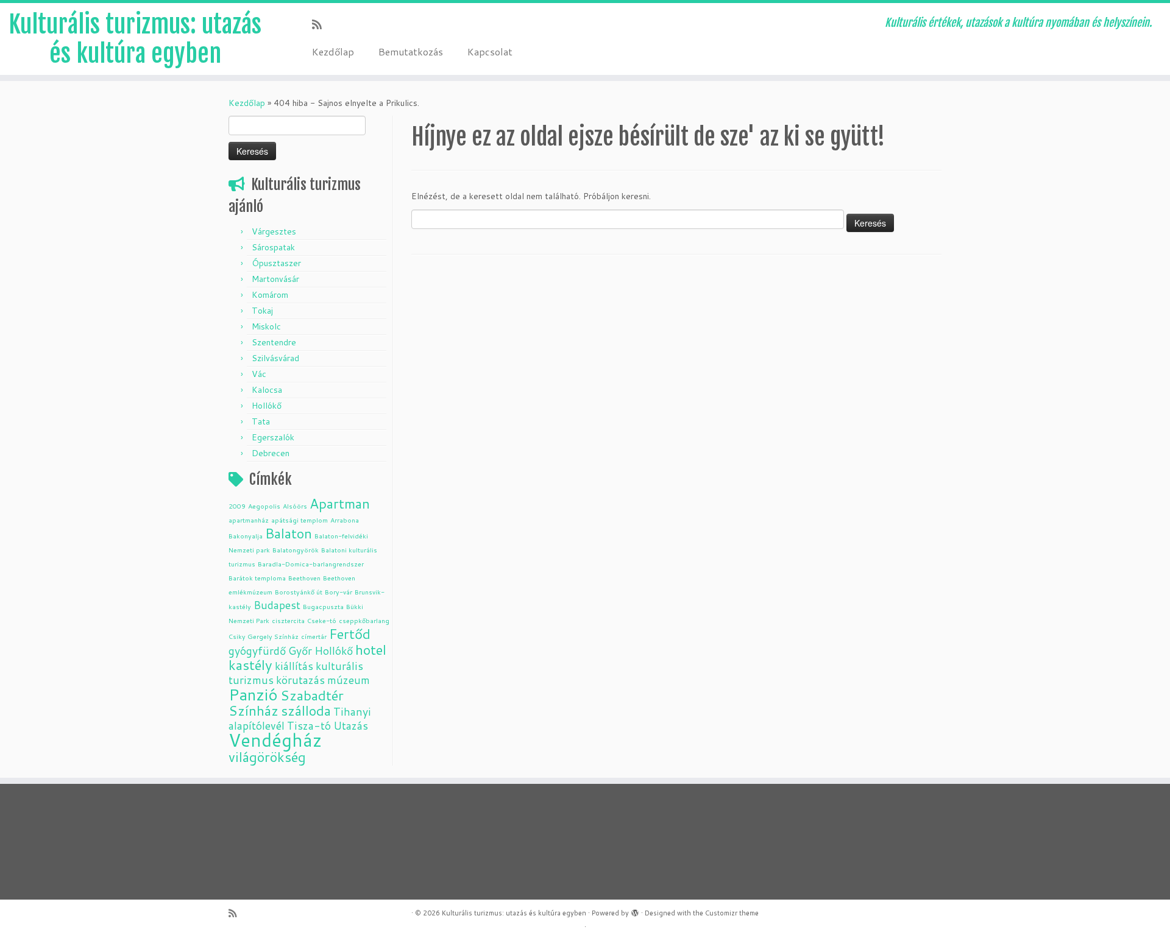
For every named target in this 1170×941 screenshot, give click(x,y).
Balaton (288, 533)
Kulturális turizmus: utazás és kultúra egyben (135, 39)
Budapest (277, 605)
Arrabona (344, 519)
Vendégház (275, 739)
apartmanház (249, 519)
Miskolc (266, 326)
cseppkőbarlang (364, 620)
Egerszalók (273, 437)
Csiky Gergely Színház (264, 636)
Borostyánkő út (298, 591)
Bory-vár (338, 591)
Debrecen (270, 453)
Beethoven (304, 577)
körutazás (300, 680)
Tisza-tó (309, 725)
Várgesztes (274, 231)
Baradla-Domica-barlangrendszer (311, 563)
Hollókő (267, 406)
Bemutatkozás (410, 51)
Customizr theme (732, 913)
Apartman (340, 503)
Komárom (270, 295)
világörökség (267, 756)
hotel (370, 649)
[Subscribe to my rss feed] (321, 24)
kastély (250, 664)
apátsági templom (299, 519)
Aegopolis (264, 505)
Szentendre (274, 342)
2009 (237, 505)
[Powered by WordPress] (635, 910)
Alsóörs (295, 505)
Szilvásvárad (275, 358)
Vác (259, 374)
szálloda (306, 710)
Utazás (350, 725)
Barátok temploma (257, 577)
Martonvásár (275, 279)
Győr (300, 650)
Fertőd (349, 633)
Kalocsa (267, 390)
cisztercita (288, 620)
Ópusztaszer (276, 263)
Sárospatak (273, 247)
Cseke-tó (321, 620)
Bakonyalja (246, 535)
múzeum (348, 680)
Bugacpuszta (323, 606)
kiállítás (294, 666)
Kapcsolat (489, 51)
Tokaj (262, 311)
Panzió (253, 694)
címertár (314, 636)
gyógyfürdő (257, 650)
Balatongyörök (295, 549)
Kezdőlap (333, 51)
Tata (261, 421)
